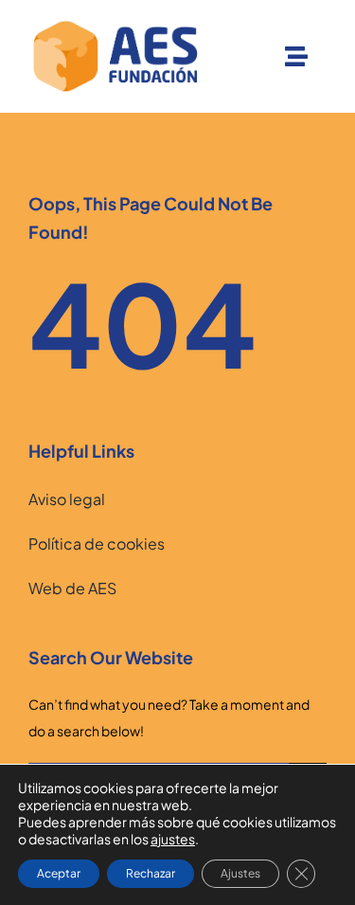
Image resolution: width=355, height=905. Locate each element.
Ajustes (240, 873)
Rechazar (150, 873)
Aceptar (58, 873)
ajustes (173, 838)
